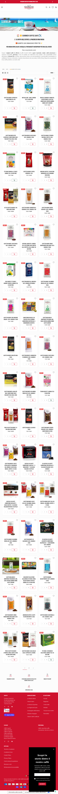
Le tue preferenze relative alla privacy (35, 792)
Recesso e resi (7, 764)
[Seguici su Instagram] (8, 706)
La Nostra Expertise (32, 704)
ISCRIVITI (42, 784)
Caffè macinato (8, 730)
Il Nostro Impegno (32, 713)
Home (3, 69)
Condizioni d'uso (8, 752)
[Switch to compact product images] (7, 73)
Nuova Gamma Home (9, 738)
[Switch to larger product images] (2, 73)
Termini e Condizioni (9, 749)
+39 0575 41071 (8, 703)
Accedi (45, 698)
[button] (46, 7)
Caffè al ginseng (8, 733)
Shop (7, 69)
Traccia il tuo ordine (48, 710)
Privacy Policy (7, 758)
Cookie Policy (7, 755)
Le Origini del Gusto (32, 707)
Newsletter (46, 713)
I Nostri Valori (30, 701)
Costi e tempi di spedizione (11, 761)
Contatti (5, 695)
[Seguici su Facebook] (4, 706)
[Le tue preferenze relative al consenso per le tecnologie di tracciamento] (55, 791)
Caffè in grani (7, 728)
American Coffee (8, 735)
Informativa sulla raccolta (15, 792)
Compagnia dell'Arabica (33, 710)
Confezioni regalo (8, 736)
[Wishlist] (53, 7)
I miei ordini (46, 704)
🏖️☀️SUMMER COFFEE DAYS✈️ (15, 69)
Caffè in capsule (8, 731)
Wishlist (45, 707)
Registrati (45, 701)
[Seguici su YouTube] (12, 706)
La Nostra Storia (31, 698)
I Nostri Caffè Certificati (33, 716)
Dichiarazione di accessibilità (11, 767)
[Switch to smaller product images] (5, 73)
